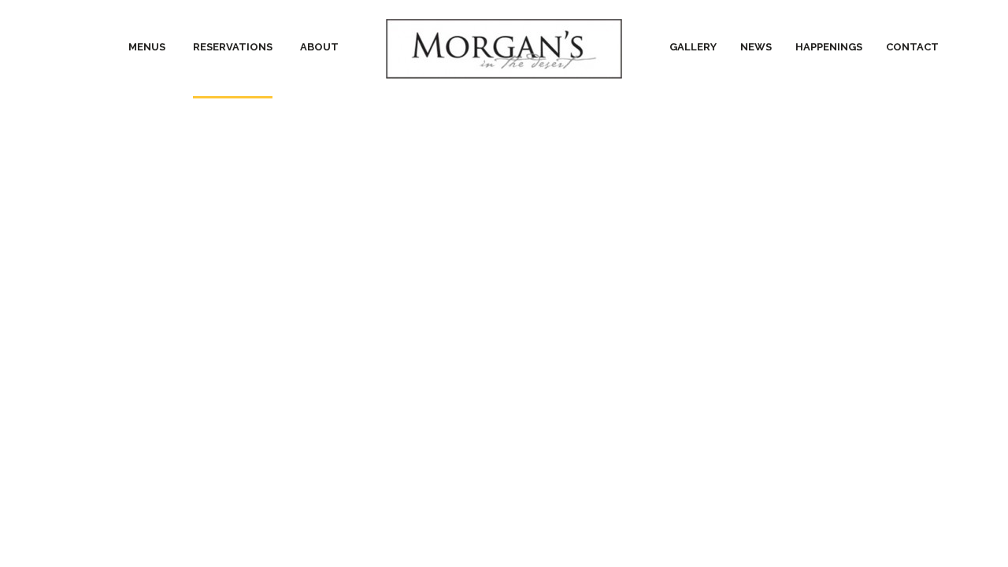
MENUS (146, 47)
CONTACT (912, 47)
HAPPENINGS (828, 47)
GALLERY (693, 47)
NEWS (756, 47)
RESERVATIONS (232, 47)
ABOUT (319, 47)
